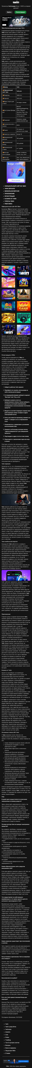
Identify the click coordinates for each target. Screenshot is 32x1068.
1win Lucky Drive (10, 1026)
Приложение (10, 193)
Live (6, 1034)
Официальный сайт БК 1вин (15, 186)
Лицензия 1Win (10, 1050)
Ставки (7, 1053)
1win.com (19, 98)
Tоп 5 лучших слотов (12, 1042)
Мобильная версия (12, 191)
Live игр (27, 249)
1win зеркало (10, 188)
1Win (7, 1066)
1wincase (8, 1029)
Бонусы (7, 1045)
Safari (8, 593)
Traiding (8, 1040)
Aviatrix (7, 1032)
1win (6, 1024)
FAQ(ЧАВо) (8, 203)
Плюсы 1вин (9, 201)
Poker (7, 1037)
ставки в (14, 40)
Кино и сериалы (10, 1048)
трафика (10, 559)
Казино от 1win (10, 198)
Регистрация (10, 196)
